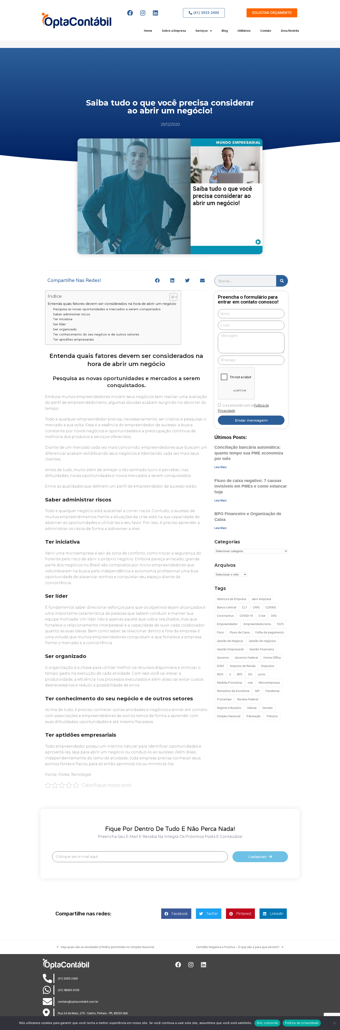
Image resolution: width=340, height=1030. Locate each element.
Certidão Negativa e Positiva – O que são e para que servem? (237, 947)
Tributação (253, 716)
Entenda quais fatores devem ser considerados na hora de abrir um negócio (112, 304)
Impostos (267, 666)
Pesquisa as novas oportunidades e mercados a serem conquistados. (107, 309)
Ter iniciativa (62, 319)
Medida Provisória (229, 682)
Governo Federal (246, 657)
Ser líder (59, 324)
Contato (265, 30)
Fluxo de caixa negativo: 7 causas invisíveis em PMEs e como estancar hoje (250, 486)
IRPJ (239, 674)
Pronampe (224, 699)
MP (257, 691)
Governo (223, 657)
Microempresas (269, 682)
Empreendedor (227, 624)
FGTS (280, 624)
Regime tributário (229, 708)
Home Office (272, 657)
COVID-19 (246, 616)
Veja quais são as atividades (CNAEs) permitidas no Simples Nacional (105, 947)
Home (148, 30)
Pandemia (272, 691)
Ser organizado (65, 329)
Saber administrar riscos (71, 314)
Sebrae (252, 708)
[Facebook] (130, 13)
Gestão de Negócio (230, 641)
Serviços (201, 30)
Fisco (220, 632)
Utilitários (244, 30)
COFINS (271, 607)
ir (230, 674)
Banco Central (226, 607)
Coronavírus (225, 616)
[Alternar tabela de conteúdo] (171, 297)
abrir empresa (261, 599)
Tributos (272, 716)
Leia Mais (220, 467)
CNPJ (256, 607)
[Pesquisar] (282, 280)
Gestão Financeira (261, 649)
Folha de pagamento (269, 632)
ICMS (220, 666)
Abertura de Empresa (231, 599)
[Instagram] (142, 13)
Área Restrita (290, 30)
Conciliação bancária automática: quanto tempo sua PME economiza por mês (248, 453)
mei (250, 682)
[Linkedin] (155, 13)
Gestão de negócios (262, 641)
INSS (220, 674)
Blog (225, 30)
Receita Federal (247, 699)
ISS (250, 674)
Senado (267, 708)
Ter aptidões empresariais (73, 339)
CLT (244, 607)
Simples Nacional (228, 716)
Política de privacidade (301, 1023)
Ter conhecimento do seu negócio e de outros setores (96, 334)
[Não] (334, 1023)
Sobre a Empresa (174, 30)
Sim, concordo (267, 1023)
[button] (157, 280)
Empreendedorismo (257, 624)
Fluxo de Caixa (240, 632)
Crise (262, 616)
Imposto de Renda (242, 666)
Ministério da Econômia (233, 691)
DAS (274, 616)
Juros (261, 674)
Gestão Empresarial (230, 649)
